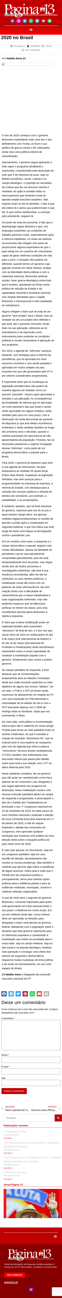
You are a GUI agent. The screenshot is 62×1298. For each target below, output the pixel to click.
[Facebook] (12, 21)
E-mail (5, 1067)
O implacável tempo (15, 1131)
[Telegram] (37, 21)
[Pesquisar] (58, 1118)
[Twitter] (25, 21)
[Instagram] (18, 21)
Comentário (8, 1018)
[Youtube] (43, 21)
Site (3, 1078)
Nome (5, 1055)
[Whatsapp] (31, 21)
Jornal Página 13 (13, 1184)
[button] (31, 29)
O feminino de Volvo (15, 1172)
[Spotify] (49, 21)
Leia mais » (8, 1138)
